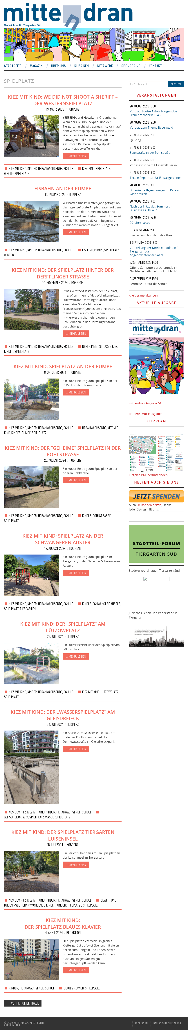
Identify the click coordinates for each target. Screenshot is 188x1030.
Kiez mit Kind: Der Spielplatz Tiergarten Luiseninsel (62, 835)
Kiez (84, 168)
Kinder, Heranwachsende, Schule (50, 168)
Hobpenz (73, 109)
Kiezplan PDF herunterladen (148, 475)
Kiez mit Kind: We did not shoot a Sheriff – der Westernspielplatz (63, 100)
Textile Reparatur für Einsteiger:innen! (156, 178)
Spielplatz (103, 168)
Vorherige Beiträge (23, 1003)
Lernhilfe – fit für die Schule (148, 284)
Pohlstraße (102, 515)
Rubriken (81, 65)
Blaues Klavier (74, 988)
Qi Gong (135, 140)
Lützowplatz (109, 691)
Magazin (36, 65)
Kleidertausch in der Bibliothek (151, 235)
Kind (91, 168)
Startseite (12, 65)
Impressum (141, 1023)
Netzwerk (105, 65)
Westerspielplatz (16, 173)
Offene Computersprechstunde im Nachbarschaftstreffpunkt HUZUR (154, 269)
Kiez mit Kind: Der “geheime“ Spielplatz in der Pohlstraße (63, 451)
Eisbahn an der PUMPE (62, 188)
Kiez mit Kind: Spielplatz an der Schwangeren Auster (62, 539)
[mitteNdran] (71, 16)
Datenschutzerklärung (167, 1023)
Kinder (8, 351)
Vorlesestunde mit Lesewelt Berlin (153, 165)
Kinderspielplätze (69, 905)
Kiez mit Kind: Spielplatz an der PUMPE (63, 366)
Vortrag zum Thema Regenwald (151, 128)
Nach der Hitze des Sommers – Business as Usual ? (151, 208)
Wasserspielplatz (57, 817)
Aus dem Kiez (17, 812)
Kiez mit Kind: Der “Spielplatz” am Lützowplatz (62, 627)
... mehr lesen (76, 156)
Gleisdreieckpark (16, 817)
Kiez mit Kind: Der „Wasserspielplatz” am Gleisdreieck (63, 715)
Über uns (58, 65)
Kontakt (155, 65)
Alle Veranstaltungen (143, 295)
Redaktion (73, 932)
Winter (9, 254)
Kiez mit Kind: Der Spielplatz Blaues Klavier (63, 923)
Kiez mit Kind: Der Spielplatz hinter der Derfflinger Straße (63, 273)
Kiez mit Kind (17, 168)
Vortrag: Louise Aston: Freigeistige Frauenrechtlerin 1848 (153, 113)
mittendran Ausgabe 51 (145, 403)
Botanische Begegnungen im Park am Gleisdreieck (155, 192)
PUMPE (98, 250)
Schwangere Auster (106, 603)
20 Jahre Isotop (140, 223)
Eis (84, 250)
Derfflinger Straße (96, 346)
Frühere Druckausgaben (145, 414)
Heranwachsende (94, 427)
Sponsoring (130, 65)
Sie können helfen (149, 505)
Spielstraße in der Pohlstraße (150, 153)
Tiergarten (28, 608)
